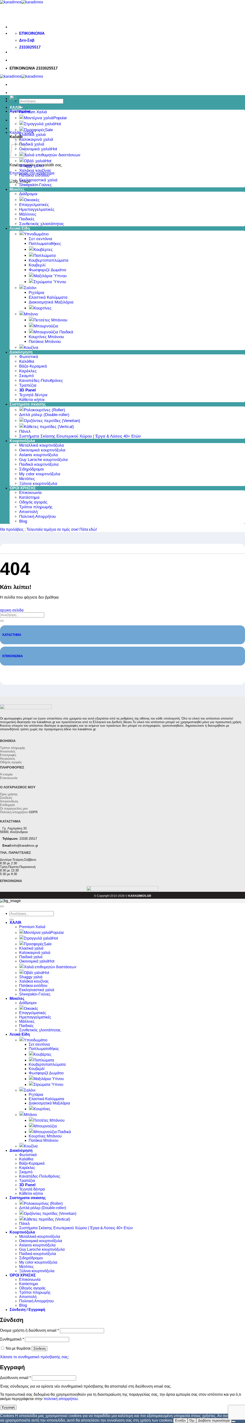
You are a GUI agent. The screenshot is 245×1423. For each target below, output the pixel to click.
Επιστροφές (8, 755)
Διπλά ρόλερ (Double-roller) (44, 414)
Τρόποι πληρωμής (35, 507)
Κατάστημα (29, 497)
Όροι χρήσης (8, 794)
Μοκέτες (17, 189)
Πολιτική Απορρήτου (37, 516)
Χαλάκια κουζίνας (35, 170)
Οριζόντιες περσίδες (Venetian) (52, 420)
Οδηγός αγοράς (33, 502)
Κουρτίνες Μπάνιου (46, 337)
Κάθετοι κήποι (32, 399)
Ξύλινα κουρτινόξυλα (38, 483)
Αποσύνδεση (9, 801)
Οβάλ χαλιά (34, 161)
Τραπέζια (27, 385)
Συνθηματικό (12, 1339)
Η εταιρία (6, 774)
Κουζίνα (31, 347)
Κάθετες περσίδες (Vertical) (49, 426)
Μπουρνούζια (45, 326)
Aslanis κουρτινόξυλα (38, 455)
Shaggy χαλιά (31, 165)
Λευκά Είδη (20, 228)
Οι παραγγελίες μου (14, 808)
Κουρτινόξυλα (22, 441)
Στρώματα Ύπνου (49, 282)
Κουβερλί (37, 265)
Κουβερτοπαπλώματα (48, 260)
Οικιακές (31, 200)
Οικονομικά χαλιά (35, 149)
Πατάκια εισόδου (34, 175)
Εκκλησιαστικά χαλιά (38, 180)
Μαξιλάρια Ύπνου (50, 276)
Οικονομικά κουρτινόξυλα (42, 450)
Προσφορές (34, 130)
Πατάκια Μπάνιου (45, 341)
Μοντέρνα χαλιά (38, 118)
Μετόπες (27, 478)
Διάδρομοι (28, 194)
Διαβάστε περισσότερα (214, 1420)
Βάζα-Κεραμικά (33, 366)
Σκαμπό (26, 375)
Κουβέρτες (43, 249)
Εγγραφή (8, 1407)
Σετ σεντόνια (40, 239)
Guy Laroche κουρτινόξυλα (43, 459)
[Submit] (2, 621)
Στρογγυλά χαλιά (39, 124)
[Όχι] (233, 1421)
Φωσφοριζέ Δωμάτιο (47, 270)
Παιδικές (26, 219)
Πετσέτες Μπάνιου (50, 320)
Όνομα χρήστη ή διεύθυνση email (29, 1330)
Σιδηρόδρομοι (31, 469)
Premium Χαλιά (33, 112)
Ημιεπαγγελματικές (36, 209)
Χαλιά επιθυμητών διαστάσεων (52, 155)
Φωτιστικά (28, 356)
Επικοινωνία (30, 492)
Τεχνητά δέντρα (33, 395)
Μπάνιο (31, 314)
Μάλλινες (27, 214)
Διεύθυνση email (15, 1378)
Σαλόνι (30, 288)
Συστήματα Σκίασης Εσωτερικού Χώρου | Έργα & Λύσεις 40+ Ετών (80, 436)
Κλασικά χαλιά (32, 134)
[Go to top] (2, 906)
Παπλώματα (44, 255)
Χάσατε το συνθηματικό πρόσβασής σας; (34, 1357)
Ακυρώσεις (7, 758)
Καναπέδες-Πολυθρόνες (41, 380)
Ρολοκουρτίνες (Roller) (44, 410)
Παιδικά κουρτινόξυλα (39, 464)
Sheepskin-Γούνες (35, 185)
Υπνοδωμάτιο (36, 234)
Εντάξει (180, 1420)
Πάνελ (25, 431)
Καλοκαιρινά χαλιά (36, 139)
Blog (23, 521)
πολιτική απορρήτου (61, 1399)
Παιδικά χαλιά (31, 144)
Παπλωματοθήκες (45, 243)
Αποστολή (28, 511)
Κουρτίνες (42, 308)
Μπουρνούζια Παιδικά (53, 332)
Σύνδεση (6, 798)
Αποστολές (7, 751)
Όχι (191, 1420)
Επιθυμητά (7, 805)
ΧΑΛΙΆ (16, 107)
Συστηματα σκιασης (28, 404)
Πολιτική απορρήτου (19, 812)
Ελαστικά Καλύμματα (48, 297)
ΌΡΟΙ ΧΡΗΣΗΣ (23, 488)
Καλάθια (26, 361)
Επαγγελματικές (34, 204)
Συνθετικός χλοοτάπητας (41, 224)
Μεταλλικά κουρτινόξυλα (41, 445)
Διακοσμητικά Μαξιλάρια (51, 302)
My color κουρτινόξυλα (39, 474)
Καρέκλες (28, 371)
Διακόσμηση (21, 352)
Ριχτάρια (36, 292)
